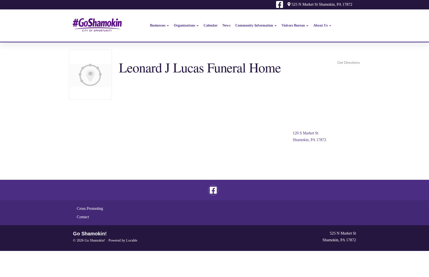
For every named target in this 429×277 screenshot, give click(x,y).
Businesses (158, 25)
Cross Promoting (90, 208)
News (226, 25)
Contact (83, 217)
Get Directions (348, 62)
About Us (321, 25)
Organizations (185, 25)
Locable (131, 240)
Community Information (254, 25)
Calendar (211, 25)
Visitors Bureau (294, 25)
